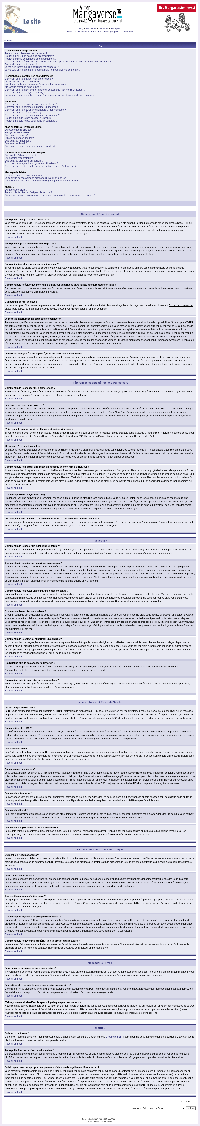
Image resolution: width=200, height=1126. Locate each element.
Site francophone (93, 1121)
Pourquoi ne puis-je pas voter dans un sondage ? (31, 120)
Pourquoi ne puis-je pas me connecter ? (26, 53)
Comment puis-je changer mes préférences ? (29, 78)
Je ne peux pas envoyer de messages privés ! (29, 175)
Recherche (91, 28)
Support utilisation (107, 1121)
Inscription (116, 28)
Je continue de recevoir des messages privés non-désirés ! (36, 178)
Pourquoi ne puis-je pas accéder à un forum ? (29, 118)
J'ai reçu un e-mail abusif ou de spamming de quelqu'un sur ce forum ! (42, 180)
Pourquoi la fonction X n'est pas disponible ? (28, 192)
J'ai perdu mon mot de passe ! (21, 64)
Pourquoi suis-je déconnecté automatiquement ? (30, 58)
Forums (8, 40)
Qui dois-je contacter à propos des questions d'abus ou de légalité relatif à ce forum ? (50, 195)
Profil (69, 31)
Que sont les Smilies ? (17, 135)
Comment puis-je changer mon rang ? (25, 92)
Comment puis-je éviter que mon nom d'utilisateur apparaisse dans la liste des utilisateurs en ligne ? (58, 61)
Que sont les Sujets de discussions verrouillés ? (30, 146)
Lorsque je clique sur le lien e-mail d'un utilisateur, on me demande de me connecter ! (50, 95)
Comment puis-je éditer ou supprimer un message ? (32, 107)
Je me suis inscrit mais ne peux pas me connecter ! (32, 67)
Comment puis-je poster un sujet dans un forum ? (31, 104)
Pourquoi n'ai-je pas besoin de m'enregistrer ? (29, 56)
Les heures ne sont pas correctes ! (23, 81)
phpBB (94, 1119)
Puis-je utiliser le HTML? (18, 132)
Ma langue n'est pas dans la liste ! (23, 87)
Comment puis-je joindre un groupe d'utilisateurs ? (31, 163)
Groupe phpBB (114, 1036)
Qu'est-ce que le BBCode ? (19, 129)
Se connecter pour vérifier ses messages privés (97, 31)
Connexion (128, 31)
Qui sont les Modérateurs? (19, 158)
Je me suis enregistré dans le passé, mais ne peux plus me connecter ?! (43, 69)
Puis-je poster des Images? (19, 138)
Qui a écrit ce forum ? (16, 189)
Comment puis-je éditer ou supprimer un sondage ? (32, 115)
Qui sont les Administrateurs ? (20, 155)
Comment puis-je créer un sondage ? (24, 112)
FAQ (81, 28)
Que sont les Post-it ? (16, 143)
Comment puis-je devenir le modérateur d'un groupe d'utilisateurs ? (40, 166)
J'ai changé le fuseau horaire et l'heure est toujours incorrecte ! (38, 84)
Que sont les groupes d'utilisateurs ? (24, 160)
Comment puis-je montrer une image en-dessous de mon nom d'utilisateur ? (45, 89)
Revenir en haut (13, 237)
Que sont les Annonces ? (18, 140)
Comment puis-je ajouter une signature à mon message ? (35, 109)
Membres (103, 28)
